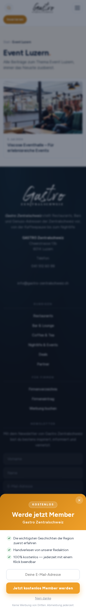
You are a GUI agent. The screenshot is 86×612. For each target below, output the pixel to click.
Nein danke (43, 598)
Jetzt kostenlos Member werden (43, 588)
